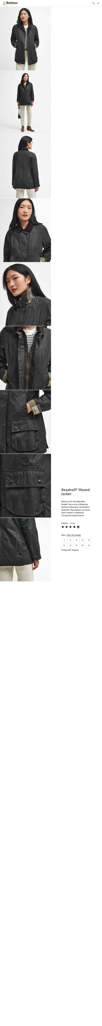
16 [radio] (70, 545)
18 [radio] (76, 545)
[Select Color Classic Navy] (71, 527)
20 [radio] (83, 545)
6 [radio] (70, 540)
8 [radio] (76, 540)
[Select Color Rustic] (74, 527)
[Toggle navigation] (98, 3)
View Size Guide (74, 535)
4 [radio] (64, 540)
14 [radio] (64, 545)
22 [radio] (89, 545)
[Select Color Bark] (67, 527)
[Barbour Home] (10, 3)
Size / (71, 535)
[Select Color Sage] (78, 527)
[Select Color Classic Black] (63, 527)
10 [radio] (82, 540)
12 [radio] (89, 540)
